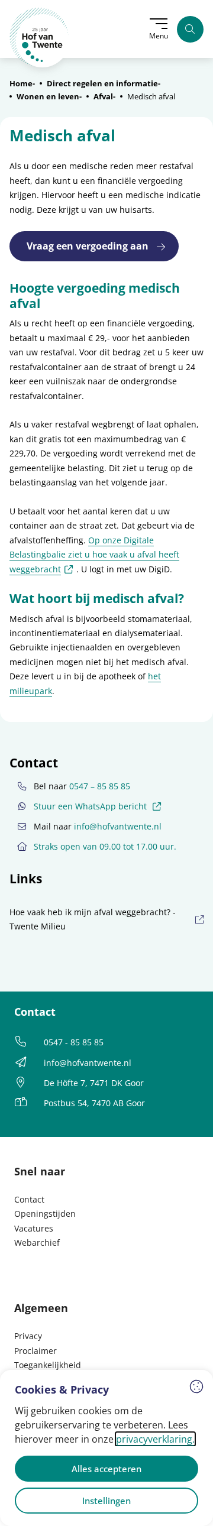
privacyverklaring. (155, 1439)
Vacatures (33, 1228)
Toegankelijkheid (47, 1365)
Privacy (28, 1336)
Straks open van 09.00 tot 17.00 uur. (105, 846)
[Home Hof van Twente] (39, 37)
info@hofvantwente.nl (118, 826)
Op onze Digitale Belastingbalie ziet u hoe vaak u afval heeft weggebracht (94, 554)
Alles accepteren (106, 1469)
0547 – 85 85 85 (99, 786)
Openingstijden (45, 1213)
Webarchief (37, 1242)
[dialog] (106, 1448)
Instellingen (106, 1500)
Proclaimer (35, 1350)
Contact (29, 1199)
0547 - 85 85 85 (74, 1042)
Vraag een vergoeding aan (88, 245)
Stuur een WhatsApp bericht (99, 806)
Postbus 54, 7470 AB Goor (94, 1103)
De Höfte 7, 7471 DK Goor (94, 1082)
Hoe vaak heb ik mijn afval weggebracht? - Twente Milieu (92, 919)
